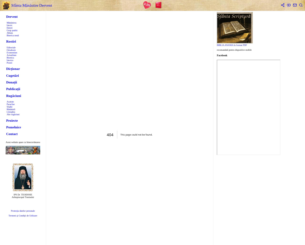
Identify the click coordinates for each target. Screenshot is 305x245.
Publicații (13, 89)
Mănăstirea (11, 23)
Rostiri (11, 41)
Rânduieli (11, 109)
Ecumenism (12, 52)
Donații (11, 82)
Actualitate (11, 55)
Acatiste (10, 102)
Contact (12, 134)
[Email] (295, 5)
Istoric (9, 25)
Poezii (9, 63)
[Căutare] (301, 5)
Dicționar (13, 69)
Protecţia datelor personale (23, 211)
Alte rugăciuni (13, 114)
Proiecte (12, 120)
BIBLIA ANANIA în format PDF (232, 45)
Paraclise (11, 104)
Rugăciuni (13, 96)
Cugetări (12, 76)
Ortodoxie (11, 50)
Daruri (10, 28)
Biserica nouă (13, 35)
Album (10, 33)
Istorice (10, 60)
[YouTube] (289, 5)
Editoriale (11, 47)
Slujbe (9, 107)
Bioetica (10, 58)
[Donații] (147, 5)
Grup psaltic (12, 30)
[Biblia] (159, 5)
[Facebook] (283, 5)
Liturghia (11, 112)
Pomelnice (13, 127)
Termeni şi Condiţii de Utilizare (23, 215)
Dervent (12, 17)
